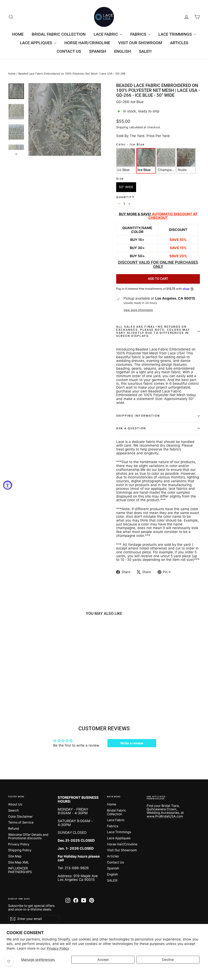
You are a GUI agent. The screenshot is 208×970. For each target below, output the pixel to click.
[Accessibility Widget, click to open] (7, 485)
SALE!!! (145, 51)
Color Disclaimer (20, 816)
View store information (138, 310)
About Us (15, 804)
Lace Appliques (36, 42)
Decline (168, 960)
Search (13, 810)
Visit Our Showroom (140, 42)
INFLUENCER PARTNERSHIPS (20, 870)
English (122, 51)
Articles (179, 42)
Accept (103, 960)
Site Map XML (18, 862)
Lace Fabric (106, 34)
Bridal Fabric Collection (59, 34)
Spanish (97, 51)
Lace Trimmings (175, 34)
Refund (13, 828)
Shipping (122, 127)
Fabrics (138, 34)
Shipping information (138, 415)
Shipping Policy (19, 850)
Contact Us (69, 51)
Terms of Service (21, 822)
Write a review (131, 743)
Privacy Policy (58, 948)
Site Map (15, 856)
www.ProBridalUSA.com (165, 816)
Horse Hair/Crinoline (87, 42)
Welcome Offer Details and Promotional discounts (28, 836)
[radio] (125, 160)
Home (18, 34)
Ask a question (131, 428)
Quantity (125, 197)
